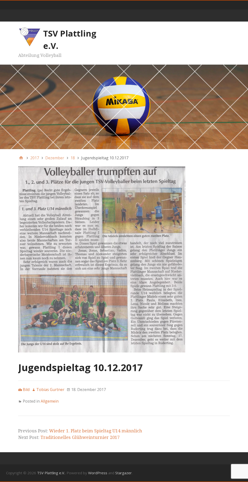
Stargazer (123, 472)
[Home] (21, 158)
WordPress (97, 472)
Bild (26, 389)
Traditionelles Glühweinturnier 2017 (80, 437)
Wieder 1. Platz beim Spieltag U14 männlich (95, 430)
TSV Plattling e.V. (51, 472)
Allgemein (50, 401)
